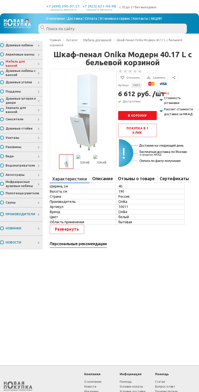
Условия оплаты (131, 386)
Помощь (162, 374)
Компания (92, 374)
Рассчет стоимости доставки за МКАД (178, 111)
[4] (135, 71)
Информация (130, 374)
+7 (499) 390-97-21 (63, 6)
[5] (140, 71)
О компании (92, 381)
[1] (120, 71)
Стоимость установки (172, 100)
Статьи (160, 381)
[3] (130, 71)
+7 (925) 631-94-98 (99, 6)
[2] (125, 71)
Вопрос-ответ (165, 386)
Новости (90, 386)
